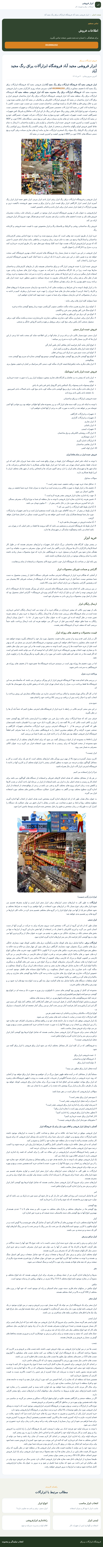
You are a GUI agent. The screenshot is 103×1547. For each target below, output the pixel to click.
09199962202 (58, 88)
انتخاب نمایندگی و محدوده (12, 1542)
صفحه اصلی (10, 5)
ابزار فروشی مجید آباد (36, 84)
